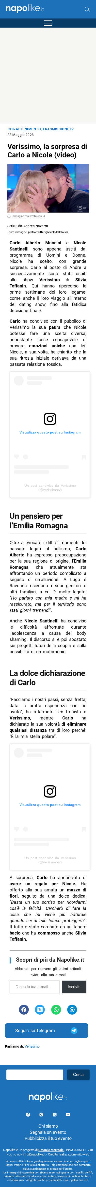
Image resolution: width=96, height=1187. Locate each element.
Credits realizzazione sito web (68, 1154)
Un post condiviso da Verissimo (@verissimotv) (50, 488)
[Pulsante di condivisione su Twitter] (40, 1010)
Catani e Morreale (51, 1150)
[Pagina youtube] (68, 1115)
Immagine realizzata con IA (28, 216)
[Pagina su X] (55, 1115)
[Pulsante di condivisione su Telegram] (72, 1010)
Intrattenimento (24, 129)
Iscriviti (74, 987)
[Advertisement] (48, 76)
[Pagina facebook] (28, 1115)
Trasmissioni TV (58, 129)
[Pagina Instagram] (41, 1115)
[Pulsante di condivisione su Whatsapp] (56, 1010)
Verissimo (32, 1046)
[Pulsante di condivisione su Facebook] (24, 1010)
